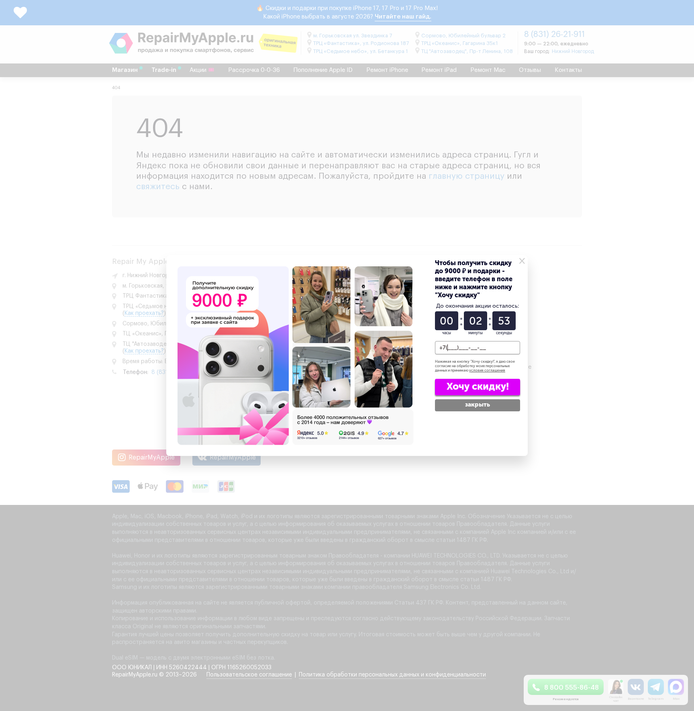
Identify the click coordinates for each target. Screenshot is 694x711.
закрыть (477, 404)
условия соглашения (487, 370)
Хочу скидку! (478, 386)
